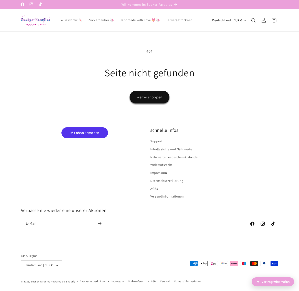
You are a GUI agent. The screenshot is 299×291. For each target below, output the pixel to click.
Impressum (158, 173)
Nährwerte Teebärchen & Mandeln (175, 157)
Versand (165, 281)
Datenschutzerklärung (166, 181)
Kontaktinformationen (187, 281)
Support (156, 141)
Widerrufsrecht (161, 165)
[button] (253, 20)
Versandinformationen (167, 196)
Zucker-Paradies (40, 281)
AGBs (154, 189)
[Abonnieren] (100, 223)
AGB (153, 281)
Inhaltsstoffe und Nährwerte (171, 149)
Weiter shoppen (149, 97)
